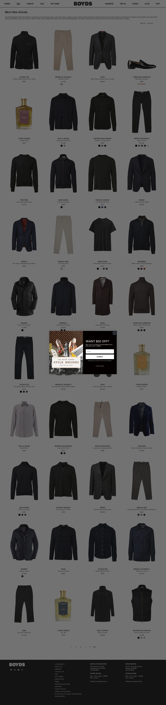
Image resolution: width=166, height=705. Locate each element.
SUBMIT (100, 357)
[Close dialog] (114, 333)
